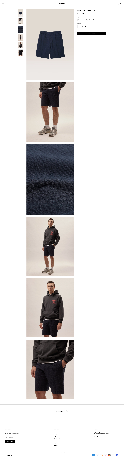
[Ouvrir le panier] (121, 3)
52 (93, 19)
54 (97, 19)
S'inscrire (10, 441)
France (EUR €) (61, 451)
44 (78, 19)
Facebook (56, 443)
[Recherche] (118, 3)
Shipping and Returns (58, 438)
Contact (55, 441)
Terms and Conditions (58, 432)
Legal (55, 436)
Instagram (56, 445)
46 (82, 19)
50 (89, 19)
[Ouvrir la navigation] (3, 3)
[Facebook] (94, 436)
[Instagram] (97, 436)
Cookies (55, 434)
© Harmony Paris (9, 455)
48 (86, 19)
